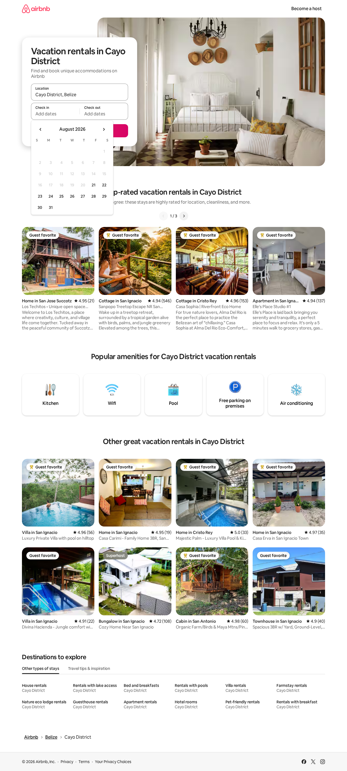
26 (72, 196)
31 (51, 207)
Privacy (67, 761)
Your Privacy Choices (113, 761)
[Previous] (163, 216)
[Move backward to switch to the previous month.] (40, 129)
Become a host (306, 9)
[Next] (183, 216)
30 (40, 207)
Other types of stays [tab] (40, 668)
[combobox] (79, 94)
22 (104, 185)
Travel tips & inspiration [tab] (89, 668)
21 (93, 185)
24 (51, 196)
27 (83, 196)
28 (93, 196)
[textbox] (55, 113)
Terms (84, 761)
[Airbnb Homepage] (36, 8)
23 (40, 196)
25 (61, 196)
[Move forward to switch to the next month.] (103, 129)
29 (104, 196)
